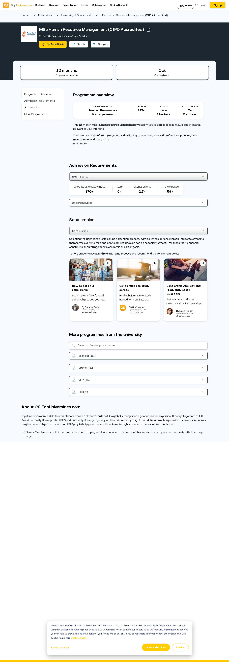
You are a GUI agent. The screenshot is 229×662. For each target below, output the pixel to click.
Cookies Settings (60, 647)
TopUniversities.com (33, 416)
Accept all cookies (156, 647)
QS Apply (72, 424)
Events (84, 5)
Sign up (218, 5)
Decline (180, 647)
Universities (45, 15)
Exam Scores (80, 176)
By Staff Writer (137, 307)
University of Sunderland (76, 15)
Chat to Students (119, 5)
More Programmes (35, 114)
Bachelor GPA (142, 186)
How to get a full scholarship (83, 288)
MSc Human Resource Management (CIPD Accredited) (91, 29)
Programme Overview (37, 94)
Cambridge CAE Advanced (89, 186)
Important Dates (82, 203)
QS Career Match (32, 432)
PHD (83, 392)
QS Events (54, 424)
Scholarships (99, 5)
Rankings (40, 5)
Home (25, 15)
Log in (203, 5)
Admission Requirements (39, 101)
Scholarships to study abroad (134, 288)
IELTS (120, 186)
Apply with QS (185, 5)
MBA (84, 380)
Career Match (70, 5)
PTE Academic (170, 186)
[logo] (18, 5)
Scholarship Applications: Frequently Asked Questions (183, 290)
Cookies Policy (78, 637)
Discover (54, 5)
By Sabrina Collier (91, 307)
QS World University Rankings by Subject (84, 420)
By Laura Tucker (184, 310)
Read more (80, 143)
